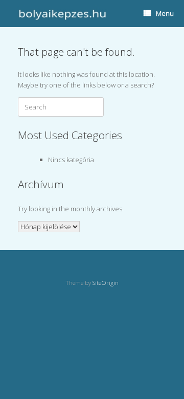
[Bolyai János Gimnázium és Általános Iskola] (61, 13)
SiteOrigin (106, 282)
